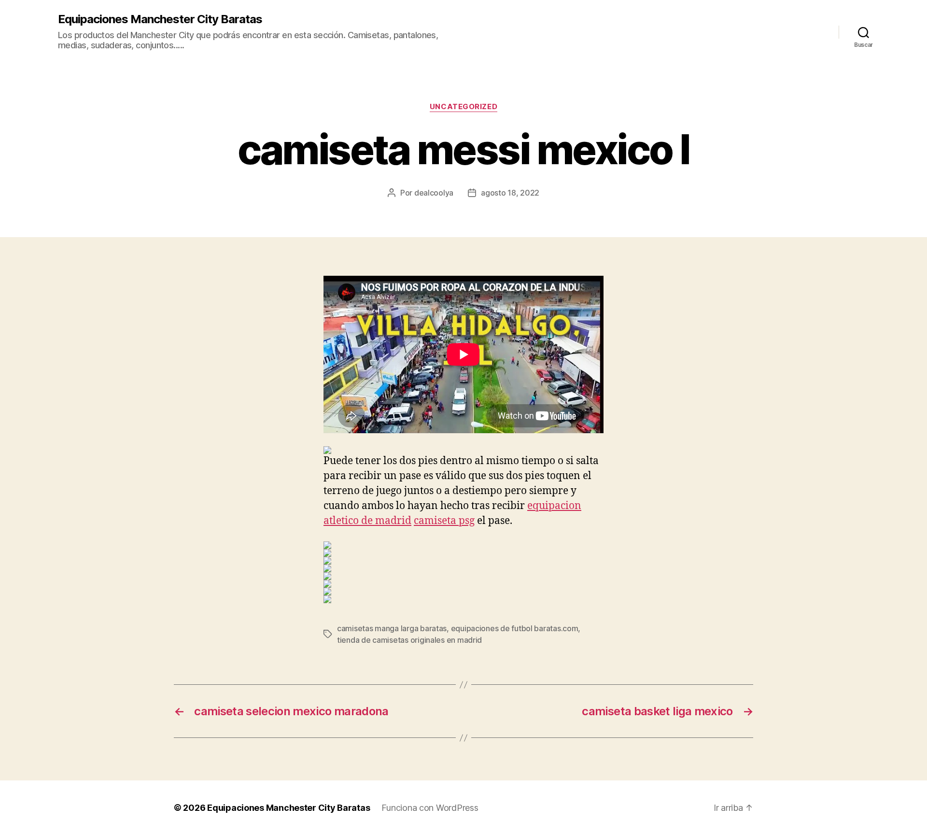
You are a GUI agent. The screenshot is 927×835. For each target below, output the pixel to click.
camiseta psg (444, 520)
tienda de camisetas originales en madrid (409, 640)
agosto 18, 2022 (510, 193)
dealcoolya (433, 193)
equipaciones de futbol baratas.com (514, 628)
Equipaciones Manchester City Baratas (160, 19)
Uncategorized (463, 106)
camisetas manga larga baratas (392, 628)
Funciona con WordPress (429, 808)
